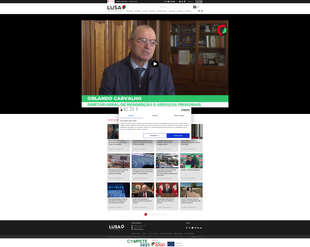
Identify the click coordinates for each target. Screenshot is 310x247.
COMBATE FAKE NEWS (121, 1)
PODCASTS (188, 11)
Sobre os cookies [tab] (179, 115)
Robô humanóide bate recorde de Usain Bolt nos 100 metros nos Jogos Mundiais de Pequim (117, 201)
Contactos (144, 233)
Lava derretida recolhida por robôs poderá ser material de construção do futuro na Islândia (142, 142)
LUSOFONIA (171, 11)
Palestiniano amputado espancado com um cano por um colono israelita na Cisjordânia (118, 171)
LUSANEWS (179, 11)
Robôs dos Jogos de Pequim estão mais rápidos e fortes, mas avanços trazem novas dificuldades (143, 171)
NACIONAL (130, 11)
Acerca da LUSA (136, 233)
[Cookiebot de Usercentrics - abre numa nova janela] (182, 110)
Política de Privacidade (166, 233)
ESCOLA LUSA (133, 1)
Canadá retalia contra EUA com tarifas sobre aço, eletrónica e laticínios (165, 201)
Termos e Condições (153, 233)
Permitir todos (178, 135)
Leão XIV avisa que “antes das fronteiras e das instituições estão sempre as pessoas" (191, 201)
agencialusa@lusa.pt (138, 229)
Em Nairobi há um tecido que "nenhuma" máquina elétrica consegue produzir (165, 142)
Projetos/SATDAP (189, 233)
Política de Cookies (178, 233)
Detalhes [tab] (155, 115)
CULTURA (145, 11)
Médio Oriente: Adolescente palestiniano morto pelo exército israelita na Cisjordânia (117, 142)
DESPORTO (152, 11)
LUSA (112, 1)
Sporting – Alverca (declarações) (190, 170)
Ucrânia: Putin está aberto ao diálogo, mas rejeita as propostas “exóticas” (142, 201)
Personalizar (153, 135)
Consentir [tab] (131, 115)
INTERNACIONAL (162, 11)
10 (164, 214)
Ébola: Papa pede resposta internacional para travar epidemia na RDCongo (190, 142)
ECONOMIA (137, 11)
